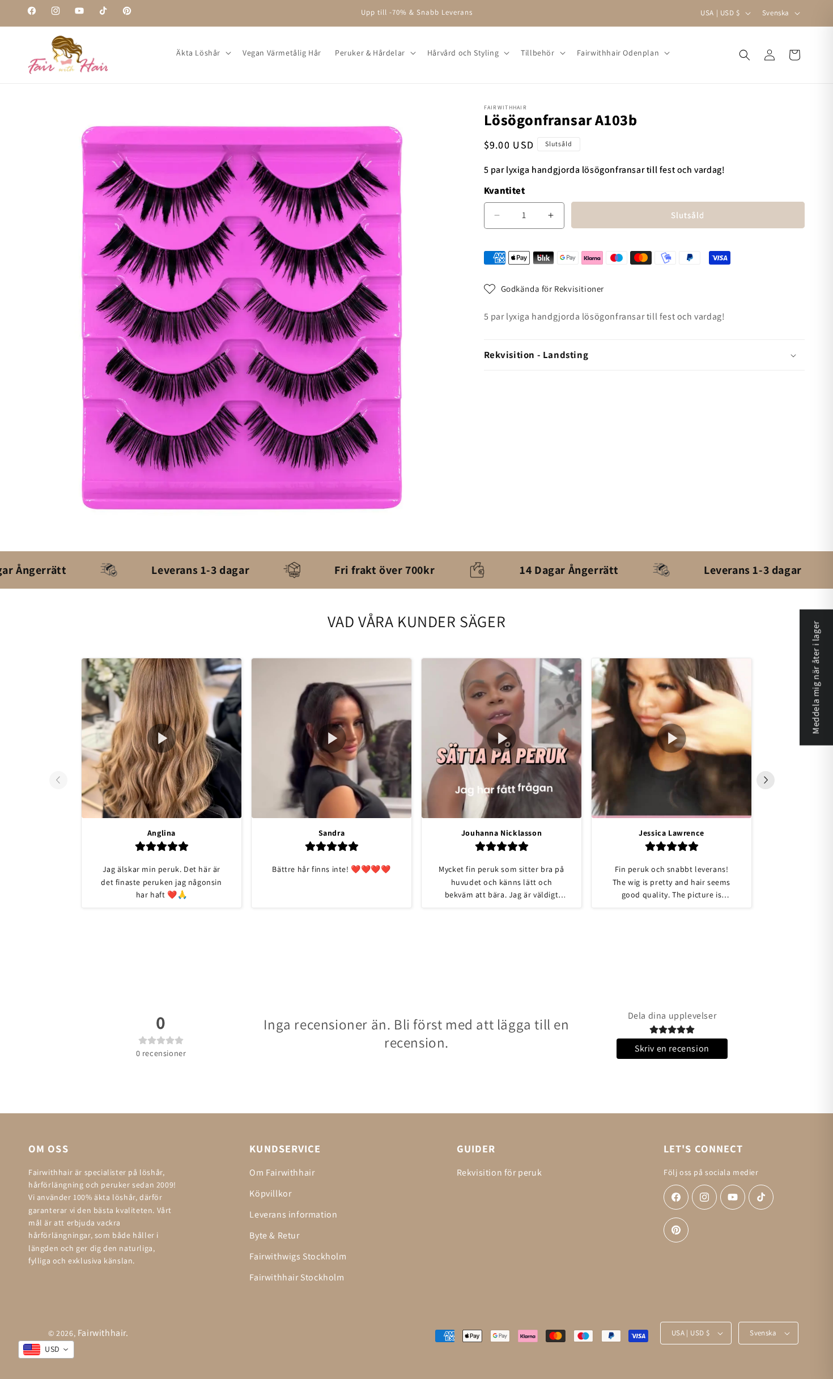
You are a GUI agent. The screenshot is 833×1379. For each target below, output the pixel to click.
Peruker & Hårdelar (370, 53)
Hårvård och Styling (463, 53)
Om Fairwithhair (281, 1172)
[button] (202, 53)
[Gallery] (242, 317)
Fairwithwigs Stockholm (297, 1256)
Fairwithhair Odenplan (618, 53)
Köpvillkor (270, 1193)
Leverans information (293, 1214)
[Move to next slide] (770, 780)
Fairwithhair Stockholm (296, 1277)
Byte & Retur (274, 1235)
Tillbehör (537, 53)
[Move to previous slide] (62, 780)
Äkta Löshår (198, 53)
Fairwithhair (102, 1333)
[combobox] (46, 1349)
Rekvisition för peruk (499, 1172)
